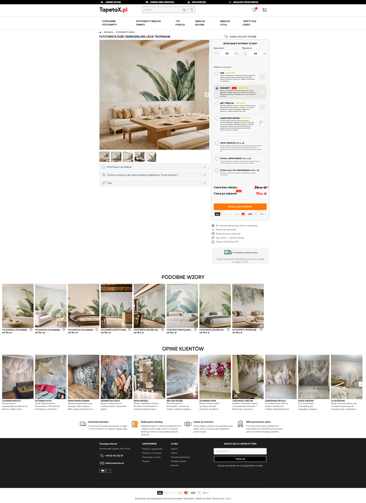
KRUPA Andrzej (141, 401)
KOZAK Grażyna (306, 401)
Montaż (145, 461)
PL (106, 471)
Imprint (174, 449)
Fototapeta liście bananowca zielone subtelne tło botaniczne (48, 330)
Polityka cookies (178, 461)
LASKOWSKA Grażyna (242, 401)
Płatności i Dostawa (151, 453)
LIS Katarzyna (338, 401)
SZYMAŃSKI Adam (207, 401)
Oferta (174, 453)
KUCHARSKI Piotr (43, 401)
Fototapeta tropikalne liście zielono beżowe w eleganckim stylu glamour (245, 330)
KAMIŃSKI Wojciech (110, 401)
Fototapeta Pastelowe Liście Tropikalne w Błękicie (180, 330)
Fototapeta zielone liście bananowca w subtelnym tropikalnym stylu (212, 330)
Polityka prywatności (180, 457)
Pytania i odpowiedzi (152, 449)
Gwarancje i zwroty (151, 457)
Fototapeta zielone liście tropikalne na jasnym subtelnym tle (147, 330)
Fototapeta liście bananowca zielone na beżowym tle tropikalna (81, 330)
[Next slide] (361, 384)
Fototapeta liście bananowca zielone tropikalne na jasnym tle (15, 330)
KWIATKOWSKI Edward (79, 401)
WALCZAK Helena (175, 401)
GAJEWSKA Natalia (11, 401)
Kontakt (174, 465)
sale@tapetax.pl (114, 463)
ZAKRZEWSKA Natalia (275, 401)
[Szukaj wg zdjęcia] (184, 9)
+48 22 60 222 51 (114, 455)
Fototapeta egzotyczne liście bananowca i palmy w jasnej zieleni (114, 330)
